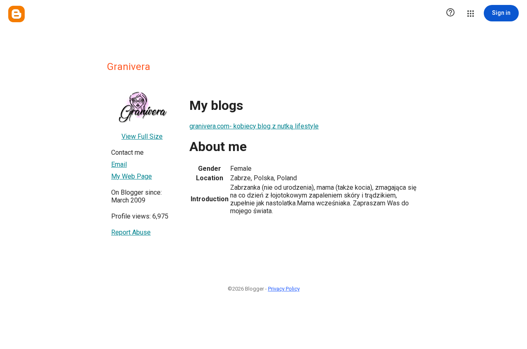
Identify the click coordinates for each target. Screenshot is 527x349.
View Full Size (142, 136)
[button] (450, 13)
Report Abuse (131, 232)
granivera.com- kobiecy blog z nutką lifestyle (254, 126)
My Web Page (131, 176)
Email (119, 164)
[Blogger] (16, 14)
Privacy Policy (284, 289)
